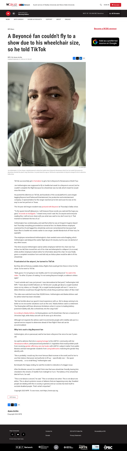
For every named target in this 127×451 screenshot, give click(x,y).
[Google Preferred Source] (105, 42)
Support (49, 19)
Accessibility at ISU (100, 431)
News (8, 19)
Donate (116, 5)
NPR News (11, 29)
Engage (68, 19)
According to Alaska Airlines (24, 313)
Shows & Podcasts (35, 19)
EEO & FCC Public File (76, 431)
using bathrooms (53, 349)
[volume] (13, 13)
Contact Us (49, 431)
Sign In (106, 5)
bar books (46, 346)
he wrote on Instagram (27, 214)
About (58, 19)
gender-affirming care (33, 346)
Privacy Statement (75, 435)
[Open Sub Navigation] (11, 19)
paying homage (43, 341)
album (21, 344)
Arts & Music (19, 19)
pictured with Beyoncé (50, 207)
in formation (36, 181)
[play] (8, 13)
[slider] (16, 13)
